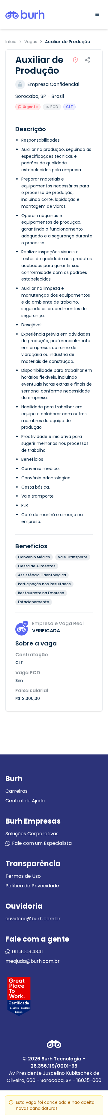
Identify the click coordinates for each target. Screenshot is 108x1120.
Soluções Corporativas (31, 833)
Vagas (30, 42)
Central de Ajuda (25, 800)
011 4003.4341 (27, 951)
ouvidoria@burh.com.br (33, 918)
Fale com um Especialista (42, 843)
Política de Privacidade (32, 885)
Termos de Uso (23, 876)
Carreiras (16, 791)
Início (10, 42)
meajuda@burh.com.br (32, 961)
